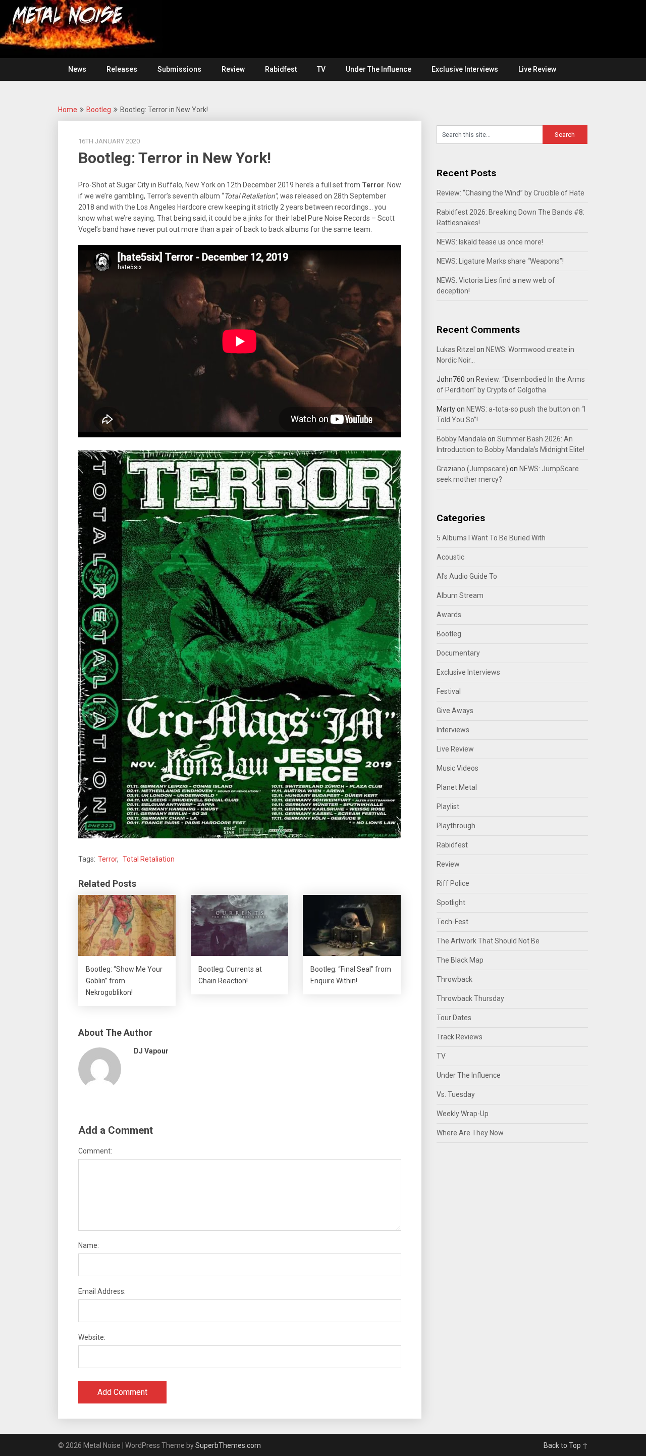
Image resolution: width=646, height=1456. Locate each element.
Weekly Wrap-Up (463, 1114)
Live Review (537, 69)
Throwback (454, 979)
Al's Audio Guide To (467, 576)
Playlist (448, 806)
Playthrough (456, 826)
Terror (107, 859)
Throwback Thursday (470, 998)
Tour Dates (454, 1018)
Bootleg (98, 110)
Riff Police (453, 883)
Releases (121, 69)
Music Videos (457, 768)
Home (67, 110)
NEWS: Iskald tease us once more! (490, 242)
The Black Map (460, 960)
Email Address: (102, 1291)
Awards (449, 615)
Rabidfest (281, 69)
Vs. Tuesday (456, 1094)
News (77, 69)
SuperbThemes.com (228, 1445)
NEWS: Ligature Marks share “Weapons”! (500, 261)
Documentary (458, 653)
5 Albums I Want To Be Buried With (491, 538)
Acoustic (450, 557)
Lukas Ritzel (456, 349)
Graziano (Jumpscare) (472, 469)
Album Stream (460, 595)
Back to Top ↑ (566, 1445)
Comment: (95, 1151)
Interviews (453, 730)
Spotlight (451, 902)
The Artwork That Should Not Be (488, 941)
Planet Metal (457, 787)
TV (321, 69)
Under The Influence (378, 69)
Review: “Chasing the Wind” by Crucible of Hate (510, 193)
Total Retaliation (149, 859)
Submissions (179, 69)
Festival (449, 691)
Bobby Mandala (461, 439)
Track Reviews (459, 1037)
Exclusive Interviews (465, 69)
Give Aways (455, 711)
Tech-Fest (452, 922)
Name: (88, 1245)
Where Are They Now (470, 1133)
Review (233, 69)
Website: (91, 1337)
